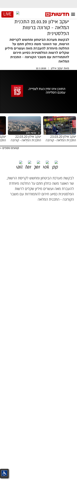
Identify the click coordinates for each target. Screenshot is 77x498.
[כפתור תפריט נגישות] (4, 473)
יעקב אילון (57, 68)
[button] (58, 164)
